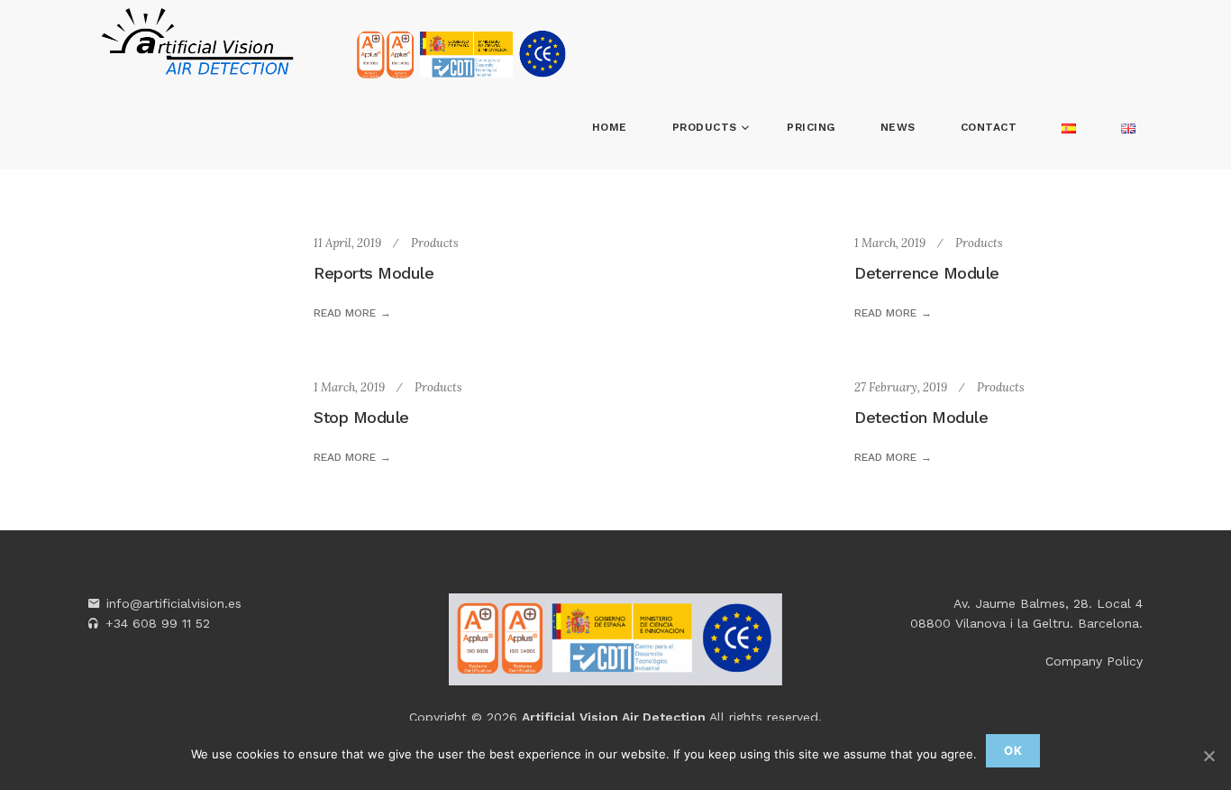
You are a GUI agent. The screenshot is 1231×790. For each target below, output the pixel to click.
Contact (989, 127)
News (898, 127)
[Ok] (1208, 756)
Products (707, 127)
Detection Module (921, 417)
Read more (345, 313)
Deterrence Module (926, 272)
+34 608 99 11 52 (157, 623)
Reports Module (373, 272)
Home (609, 127)
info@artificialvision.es (174, 603)
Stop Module (361, 417)
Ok (1013, 750)
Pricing (811, 127)
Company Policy (1094, 661)
